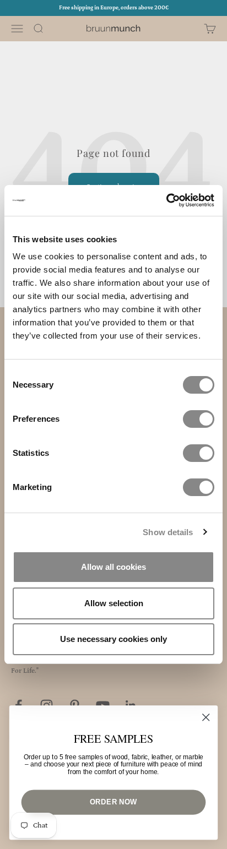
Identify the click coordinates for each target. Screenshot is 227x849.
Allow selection (113, 603)
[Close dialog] (206, 717)
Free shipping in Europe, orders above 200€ (114, 7)
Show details (168, 532)
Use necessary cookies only (113, 639)
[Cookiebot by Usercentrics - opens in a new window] (166, 200)
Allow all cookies (113, 567)
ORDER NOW (113, 802)
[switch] (198, 419)
